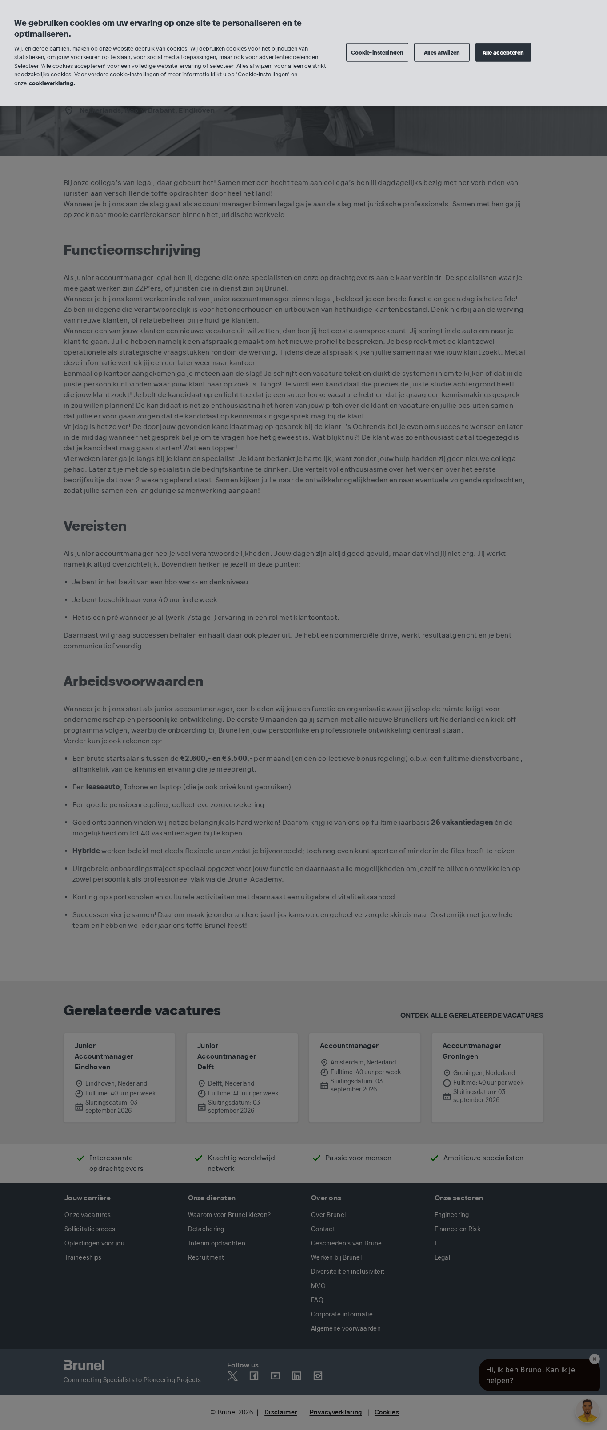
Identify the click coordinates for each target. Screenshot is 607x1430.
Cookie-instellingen (377, 52)
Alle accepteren (503, 52)
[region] (303, 53)
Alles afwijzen (442, 52)
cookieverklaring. (52, 83)
